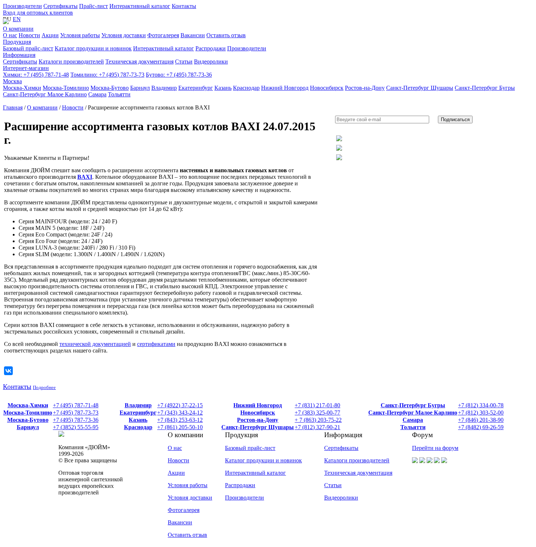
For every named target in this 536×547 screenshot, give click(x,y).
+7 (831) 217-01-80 (317, 405)
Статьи (333, 485)
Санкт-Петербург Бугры (413, 405)
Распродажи (240, 485)
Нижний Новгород (257, 405)
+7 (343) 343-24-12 (180, 412)
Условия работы (187, 485)
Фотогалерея (183, 510)
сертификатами (156, 344)
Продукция (17, 42)
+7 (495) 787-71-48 (36, 75)
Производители (22, 6)
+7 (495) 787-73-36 (179, 75)
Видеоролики (341, 497)
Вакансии (180, 522)
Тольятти (413, 427)
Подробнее (44, 387)
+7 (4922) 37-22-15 (180, 405)
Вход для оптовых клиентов (38, 12)
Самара (413, 420)
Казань (138, 420)
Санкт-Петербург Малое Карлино (412, 412)
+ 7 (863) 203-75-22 (318, 420)
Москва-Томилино (27, 412)
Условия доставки (190, 497)
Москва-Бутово (27, 420)
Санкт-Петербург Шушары (257, 427)
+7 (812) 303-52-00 (481, 412)
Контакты (184, 6)
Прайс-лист (93, 6)
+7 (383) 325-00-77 (317, 412)
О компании (18, 29)
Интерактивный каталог (139, 6)
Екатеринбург (138, 412)
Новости (72, 107)
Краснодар (138, 427)
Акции (176, 473)
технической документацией (95, 344)
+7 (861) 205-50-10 (180, 427)
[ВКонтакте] (8, 370)
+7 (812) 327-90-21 (317, 427)
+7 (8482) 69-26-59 (481, 427)
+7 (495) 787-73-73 (107, 75)
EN (17, 19)
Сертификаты (60, 6)
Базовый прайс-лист (250, 448)
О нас (175, 448)
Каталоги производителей (356, 460)
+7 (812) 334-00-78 (481, 405)
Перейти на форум (435, 448)
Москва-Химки (28, 405)
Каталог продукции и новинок (263, 460)
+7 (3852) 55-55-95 (75, 427)
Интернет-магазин (26, 68)
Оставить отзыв (187, 535)
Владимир (138, 405)
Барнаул (28, 427)
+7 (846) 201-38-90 (481, 420)
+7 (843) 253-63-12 (180, 420)
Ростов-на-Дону (257, 420)
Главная (13, 107)
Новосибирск (257, 412)
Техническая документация (358, 473)
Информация (19, 55)
